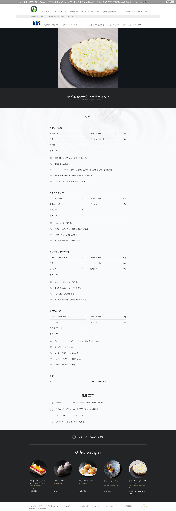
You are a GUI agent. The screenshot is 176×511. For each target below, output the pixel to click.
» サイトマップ (97, 506)
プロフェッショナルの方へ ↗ (132, 12)
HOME (33, 16)
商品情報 (47, 25)
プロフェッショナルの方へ (45, 16)
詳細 (145, 2)
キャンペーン (58, 12)
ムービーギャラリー (113, 25)
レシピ (73, 12)
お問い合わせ (108, 12)
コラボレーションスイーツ (62, 25)
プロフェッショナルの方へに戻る (90, 437)
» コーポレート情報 (35, 506)
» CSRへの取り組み (82, 506)
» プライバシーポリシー (112, 506)
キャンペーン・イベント (83, 25)
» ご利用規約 (127, 506)
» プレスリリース (67, 506)
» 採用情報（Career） (52, 506)
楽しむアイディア (89, 12)
